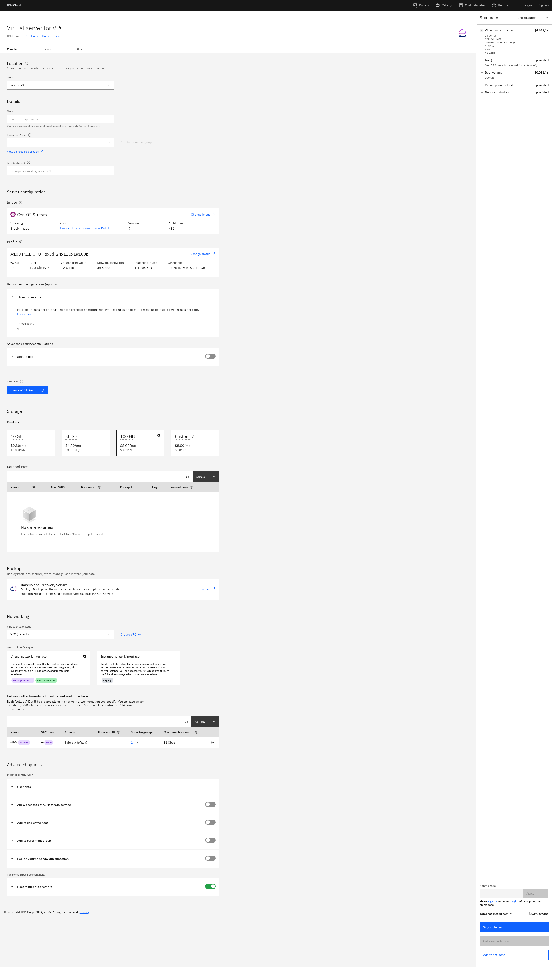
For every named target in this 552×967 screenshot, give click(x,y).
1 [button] (132, 742)
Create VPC (128, 634)
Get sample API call (496, 941)
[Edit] (193, 436)
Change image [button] (200, 215)
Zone (10, 77)
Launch (205, 589)
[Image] (20, 202)
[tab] (20, 49)
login (514, 901)
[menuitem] (421, 5)
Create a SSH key (22, 390)
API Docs (31, 36)
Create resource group (136, 142)
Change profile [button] (200, 254)
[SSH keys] (22, 381)
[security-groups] (136, 742)
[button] (113, 297)
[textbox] (60, 170)
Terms (57, 36)
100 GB (127, 436)
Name (10, 111)
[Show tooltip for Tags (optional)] (28, 162)
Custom (182, 436)
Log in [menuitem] (528, 5)
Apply (530, 893)
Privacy (84, 912)
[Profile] (21, 241)
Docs (45, 36)
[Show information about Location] (26, 63)
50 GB (71, 436)
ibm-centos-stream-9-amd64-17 (85, 228)
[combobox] (55, 85)
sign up (492, 901)
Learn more (25, 314)
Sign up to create (495, 927)
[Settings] (187, 476)
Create (200, 477)
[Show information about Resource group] (29, 135)
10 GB (17, 436)
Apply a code (488, 885)
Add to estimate (494, 955)
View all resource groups (23, 152)
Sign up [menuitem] (544, 5)
